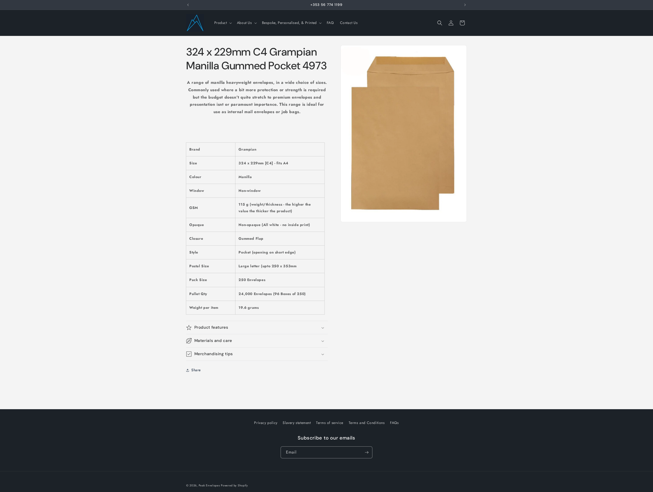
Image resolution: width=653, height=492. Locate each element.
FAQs (394, 422)
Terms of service (329, 422)
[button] (222, 22)
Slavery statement (297, 422)
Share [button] (196, 370)
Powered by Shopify (234, 485)
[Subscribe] (366, 452)
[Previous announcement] (188, 5)
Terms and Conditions (367, 422)
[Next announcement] (465, 5)
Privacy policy (265, 422)
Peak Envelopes (209, 485)
